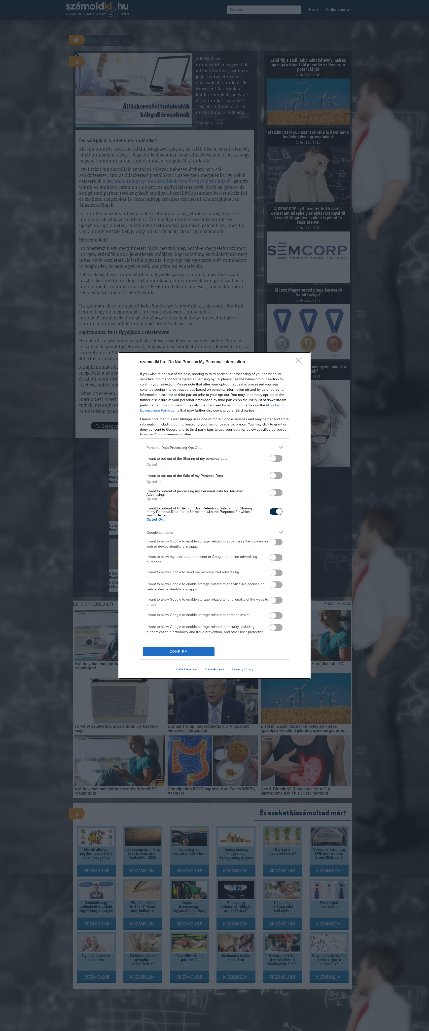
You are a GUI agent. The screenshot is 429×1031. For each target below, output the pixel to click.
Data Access (214, 669)
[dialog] (214, 515)
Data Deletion (186, 669)
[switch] (276, 458)
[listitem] (214, 447)
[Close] (300, 362)
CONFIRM (179, 651)
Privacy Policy (242, 669)
